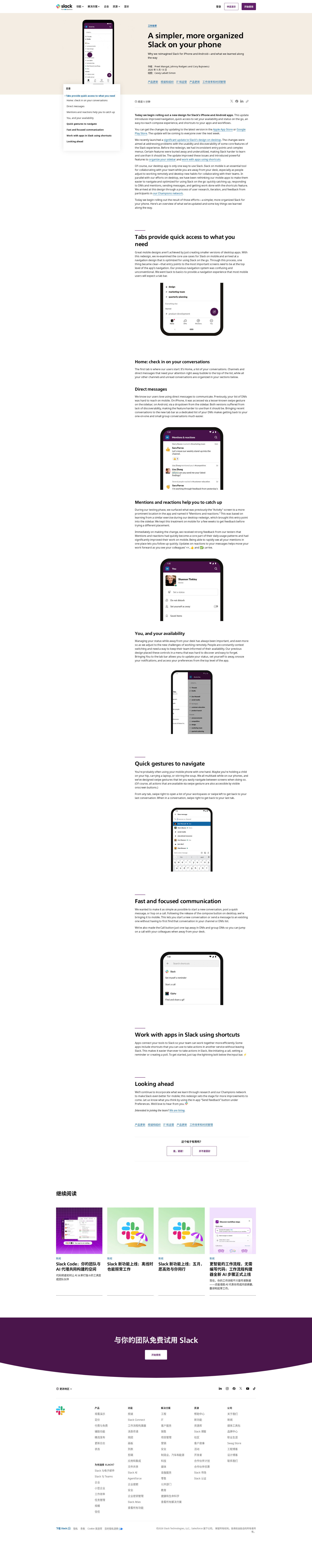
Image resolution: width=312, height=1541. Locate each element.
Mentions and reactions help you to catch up (91, 112)
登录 (218, 6)
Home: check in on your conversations (87, 100)
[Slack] (64, 6)
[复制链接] (247, 101)
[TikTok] (254, 1389)
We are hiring (177, 1110)
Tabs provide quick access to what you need (91, 95)
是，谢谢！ (179, 1151)
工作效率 (152, 25)
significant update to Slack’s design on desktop (192, 140)
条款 (82, 1528)
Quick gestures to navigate (82, 123)
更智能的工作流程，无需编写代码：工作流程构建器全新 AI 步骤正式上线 (231, 1269)
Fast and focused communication (85, 129)
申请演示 (231, 6)
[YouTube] (247, 1389)
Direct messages (75, 106)
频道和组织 (167, 82)
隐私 (75, 1528)
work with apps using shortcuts (201, 159)
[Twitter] (231, 101)
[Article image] (79, 1231)
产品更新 (153, 82)
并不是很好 (204, 1151)
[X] (240, 1389)
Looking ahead (75, 141)
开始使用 (248, 6)
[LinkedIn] (241, 101)
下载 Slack (61, 1528)
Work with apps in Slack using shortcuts (89, 135)
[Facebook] (236, 101)
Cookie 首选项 (95, 1528)
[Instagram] (227, 1389)
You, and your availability (80, 117)
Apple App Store (223, 129)
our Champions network (168, 193)
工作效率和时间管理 (214, 82)
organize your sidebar (162, 159)
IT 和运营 (181, 82)
